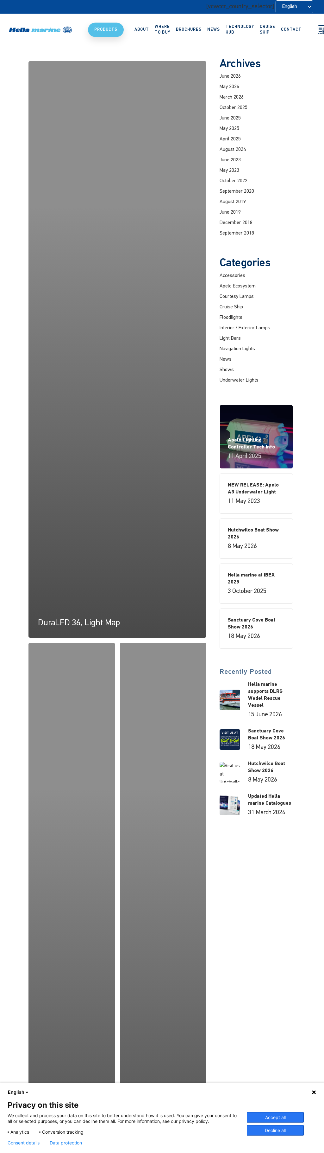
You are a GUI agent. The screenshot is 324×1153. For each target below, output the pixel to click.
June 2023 (230, 160)
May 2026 (229, 86)
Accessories (232, 275)
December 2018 (236, 222)
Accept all (275, 1117)
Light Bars (230, 338)
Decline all (275, 1130)
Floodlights (231, 317)
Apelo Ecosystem (238, 286)
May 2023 (229, 170)
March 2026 (232, 97)
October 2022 (233, 181)
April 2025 (230, 139)
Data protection (66, 1142)
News (226, 359)
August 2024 (233, 149)
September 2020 (237, 191)
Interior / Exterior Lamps (245, 328)
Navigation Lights (237, 348)
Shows (227, 369)
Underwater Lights (239, 380)
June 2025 (230, 118)
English (16, 1092)
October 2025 (233, 107)
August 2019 (233, 201)
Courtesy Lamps (237, 296)
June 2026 (230, 76)
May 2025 (229, 128)
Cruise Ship (231, 307)
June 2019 (230, 212)
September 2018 (237, 233)
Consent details (24, 1142)
